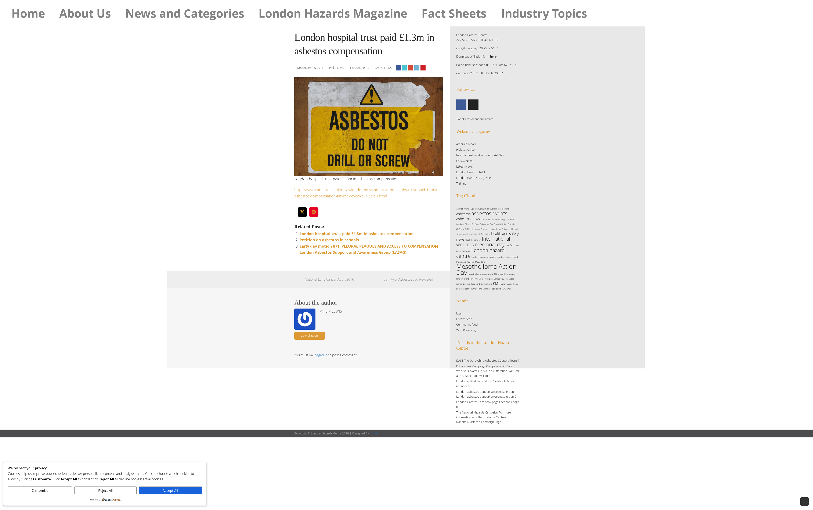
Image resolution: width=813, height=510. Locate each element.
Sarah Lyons (507, 283)
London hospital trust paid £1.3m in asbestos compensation (357, 233)
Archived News (466, 144)
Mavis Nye (480, 261)
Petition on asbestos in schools (329, 239)
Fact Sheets (454, 13)
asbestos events (489, 213)
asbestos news (468, 218)
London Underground (507, 256)
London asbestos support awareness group (485, 392)
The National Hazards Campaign (477, 412)
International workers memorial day (483, 241)
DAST (459, 360)
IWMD (510, 245)
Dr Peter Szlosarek (480, 224)
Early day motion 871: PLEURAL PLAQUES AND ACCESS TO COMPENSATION (369, 246)
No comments (359, 68)
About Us (85, 13)
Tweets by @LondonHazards (475, 119)
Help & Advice (465, 149)
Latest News (464, 166)
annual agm (480, 208)
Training (461, 183)
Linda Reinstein (463, 251)
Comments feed (467, 325)
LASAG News (383, 68)
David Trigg (499, 219)
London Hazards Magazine (333, 13)
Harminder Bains (499, 228)
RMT (496, 283)
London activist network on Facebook (481, 381)
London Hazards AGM (470, 172)
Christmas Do (487, 219)
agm (472, 208)
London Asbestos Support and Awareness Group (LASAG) (353, 252)
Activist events (463, 208)
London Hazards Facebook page (477, 402)
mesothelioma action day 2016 (482, 273)
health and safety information (476, 234)
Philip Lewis (336, 68)
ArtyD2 (374, 433)
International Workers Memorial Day (480, 155)
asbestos (463, 213)
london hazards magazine (483, 256)
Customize (40, 490)
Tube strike (496, 288)
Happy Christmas (482, 228)
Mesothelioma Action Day (486, 269)
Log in (460, 313)
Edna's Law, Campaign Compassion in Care (484, 366)
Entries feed (464, 319)
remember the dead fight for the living (474, 283)
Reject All (105, 490)
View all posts (310, 336)
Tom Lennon (484, 288)
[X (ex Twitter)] (473, 104)
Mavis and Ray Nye (465, 261)
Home (28, 13)
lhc (517, 245)
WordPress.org (466, 330)
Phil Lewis (479, 278)
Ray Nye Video (507, 278)
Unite (508, 288)
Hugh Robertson (473, 239)
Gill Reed (469, 228)
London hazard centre (480, 253)
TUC (504, 288)
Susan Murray (470, 288)
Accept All (170, 490)
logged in (321, 355)
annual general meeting (498, 208)
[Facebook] (461, 104)
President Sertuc (492, 278)
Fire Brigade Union (498, 224)
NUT (472, 278)
